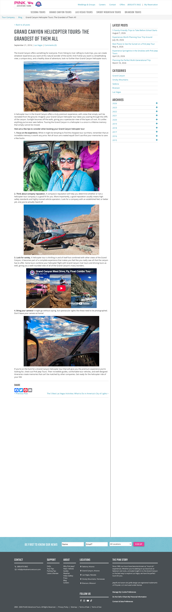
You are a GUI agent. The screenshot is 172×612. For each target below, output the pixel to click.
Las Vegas (38, 45)
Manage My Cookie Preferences (124, 592)
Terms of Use (96, 607)
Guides (65, 571)
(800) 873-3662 (135, 4)
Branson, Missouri (89, 583)
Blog (20, 17)
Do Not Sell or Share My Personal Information (129, 597)
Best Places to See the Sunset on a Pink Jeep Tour (133, 44)
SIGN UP (138, 544)
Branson (116, 88)
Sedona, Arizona (88, 566)
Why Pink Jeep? (69, 566)
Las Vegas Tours (84, 12)
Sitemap (74, 607)
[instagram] (84, 601)
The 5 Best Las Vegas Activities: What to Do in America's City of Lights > (78, 393)
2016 (114, 136)
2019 (114, 124)
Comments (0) (50, 45)
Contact (112, 4)
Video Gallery (68, 576)
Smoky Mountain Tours (108, 12)
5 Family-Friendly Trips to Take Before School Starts (134, 30)
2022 (114, 111)
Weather (66, 573)
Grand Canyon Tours (60, 12)
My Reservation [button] (151, 4)
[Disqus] (61, 434)
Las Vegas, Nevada (89, 575)
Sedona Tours (38, 12)
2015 (114, 140)
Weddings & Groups (86, 4)
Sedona (115, 84)
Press (65, 578)
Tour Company (8, 17)
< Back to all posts (22, 24)
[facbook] (81, 601)
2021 (114, 115)
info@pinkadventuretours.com (29, 569)
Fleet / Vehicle (68, 569)
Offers (122, 4)
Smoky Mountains (120, 79)
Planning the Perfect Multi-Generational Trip (131, 60)
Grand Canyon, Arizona (90, 571)
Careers (102, 4)
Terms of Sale (84, 607)
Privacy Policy (63, 607)
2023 (114, 107)
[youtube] (88, 601)
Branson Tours (133, 12)
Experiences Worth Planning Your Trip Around (132, 37)
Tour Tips (50, 569)
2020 (114, 119)
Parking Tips (51, 571)
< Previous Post (21, 393)
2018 (114, 128)
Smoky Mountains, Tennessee (93, 579)
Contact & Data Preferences (122, 601)
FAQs (49, 566)
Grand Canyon (118, 75)
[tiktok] (91, 601)
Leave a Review (52, 573)
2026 (114, 103)
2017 (114, 132)
